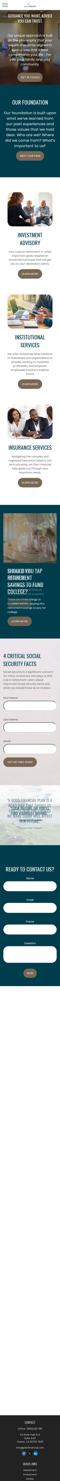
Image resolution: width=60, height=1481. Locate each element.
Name (30, 878)
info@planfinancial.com (30, 1447)
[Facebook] (24, 1453)
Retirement (30, 1470)
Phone (30, 922)
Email (6, 741)
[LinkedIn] (35, 1453)
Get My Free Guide (20, 762)
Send (30, 973)
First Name (10, 698)
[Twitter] (30, 1453)
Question (30, 943)
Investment (30, 1474)
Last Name (10, 719)
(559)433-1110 (34, 1428)
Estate (30, 1479)
